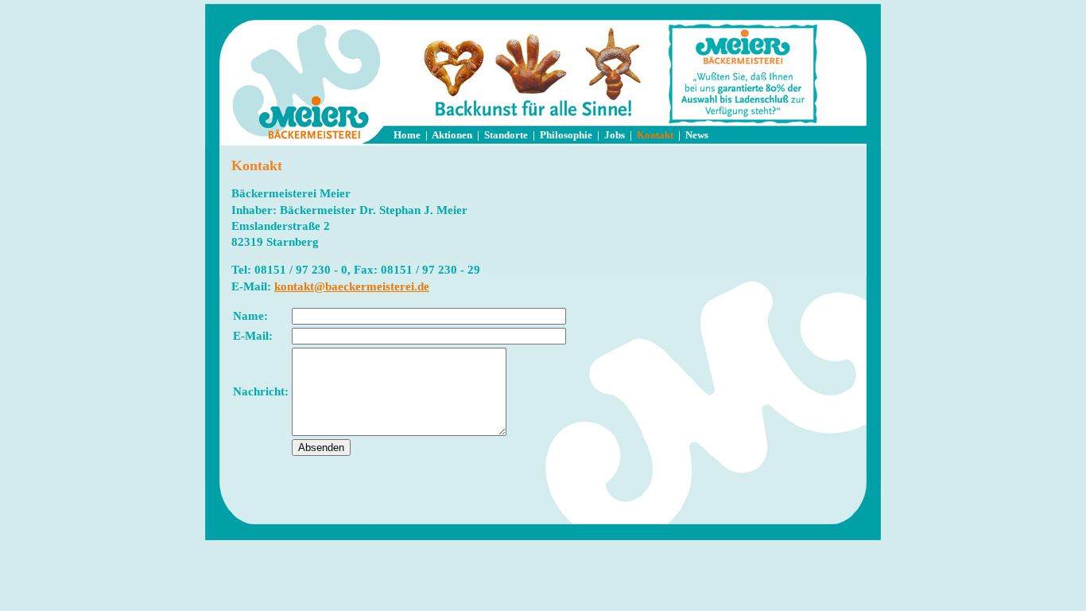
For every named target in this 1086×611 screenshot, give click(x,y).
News (696, 135)
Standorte (506, 135)
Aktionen (452, 135)
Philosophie (566, 135)
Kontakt (655, 135)
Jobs (614, 135)
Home (407, 135)
